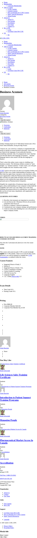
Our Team (11, 24)
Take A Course (8, 7)
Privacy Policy (8, 526)
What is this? (15, 276)
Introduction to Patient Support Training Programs (15, 398)
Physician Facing (5, 116)
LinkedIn (6, 519)
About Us (7, 18)
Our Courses (7, 503)
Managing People (8, 420)
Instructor (6, 128)
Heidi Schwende (5, 371)
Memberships (8, 4)
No (1, 537)
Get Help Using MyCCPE (15, 31)
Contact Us (11, 26)
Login (9, 30)
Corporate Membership (14, 6)
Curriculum (7, 127)
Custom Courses (12, 11)
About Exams (12, 16)
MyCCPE (7, 505)
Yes (5, 537)
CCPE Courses (12, 9)
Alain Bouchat (4, 348)
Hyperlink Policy (9, 528)
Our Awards (11, 21)
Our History (11, 23)
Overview (7, 125)
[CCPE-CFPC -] (5, 38)
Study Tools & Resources (15, 14)
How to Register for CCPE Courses (18, 12)
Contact (6, 494)
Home (5, 2)
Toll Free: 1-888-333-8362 (8, 475)
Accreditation (6, 463)
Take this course (5, 120)
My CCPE (7, 28)
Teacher (2, 111)
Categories (3, 115)
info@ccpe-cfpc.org (6, 478)
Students (2, 381)
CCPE (2, 170)
